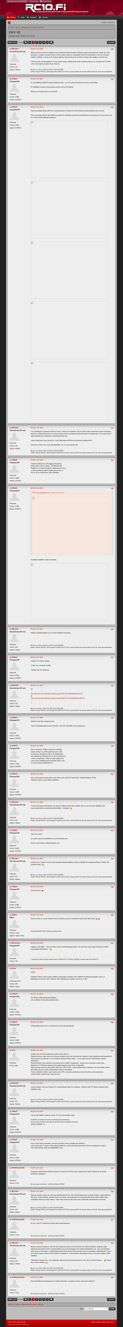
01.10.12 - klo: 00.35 (37, 49)
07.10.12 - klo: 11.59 (37, 1168)
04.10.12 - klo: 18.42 (37, 657)
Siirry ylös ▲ (111, 1322)
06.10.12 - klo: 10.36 (37, 1022)
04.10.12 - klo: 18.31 (37, 488)
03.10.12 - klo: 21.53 (37, 427)
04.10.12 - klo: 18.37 (37, 629)
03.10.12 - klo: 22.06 (37, 460)
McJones (16, 943)
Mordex (15, 49)
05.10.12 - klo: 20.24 (37, 915)
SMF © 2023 (12, 1322)
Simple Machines (21, 1322)
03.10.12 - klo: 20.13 (37, 107)
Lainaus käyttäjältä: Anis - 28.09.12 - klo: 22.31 (49, 493)
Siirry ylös (12, 1299)
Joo (13, 1050)
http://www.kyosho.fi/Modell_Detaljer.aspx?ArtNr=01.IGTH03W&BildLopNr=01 (58, 698)
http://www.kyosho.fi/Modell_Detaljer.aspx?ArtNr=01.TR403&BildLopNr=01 (56, 693)
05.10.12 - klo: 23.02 (37, 994)
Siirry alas (12, 42)
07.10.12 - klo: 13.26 (37, 1243)
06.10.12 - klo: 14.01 (37, 1050)
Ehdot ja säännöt (101, 1322)
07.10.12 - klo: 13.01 (37, 1219)
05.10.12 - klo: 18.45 (37, 802)
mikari (14, 79)
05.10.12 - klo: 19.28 (37, 830)
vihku (14, 915)
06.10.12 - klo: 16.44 (37, 1111)
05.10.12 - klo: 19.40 (37, 886)
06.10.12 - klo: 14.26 (37, 1083)
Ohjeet (93, 1322)
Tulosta (111, 42)
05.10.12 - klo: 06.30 (37, 745)
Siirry (81, 1309)
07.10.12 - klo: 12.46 (37, 1191)
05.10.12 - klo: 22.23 (37, 968)
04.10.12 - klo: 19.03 (37, 685)
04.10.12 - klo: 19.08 (37, 717)
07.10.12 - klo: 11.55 (37, 1139)
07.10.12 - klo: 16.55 (37, 1277)
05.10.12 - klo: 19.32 (37, 858)
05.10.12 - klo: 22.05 (37, 943)
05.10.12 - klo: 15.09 (37, 774)
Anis (14, 968)
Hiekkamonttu (18, 1168)
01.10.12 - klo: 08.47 (37, 79)
